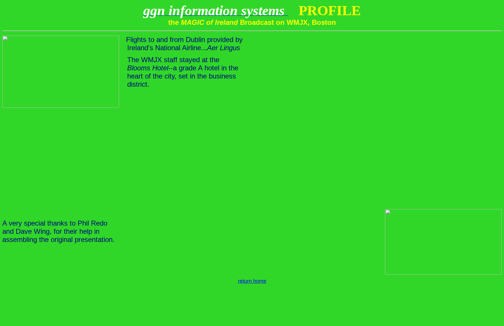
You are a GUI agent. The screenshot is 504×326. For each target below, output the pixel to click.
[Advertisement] (252, 154)
